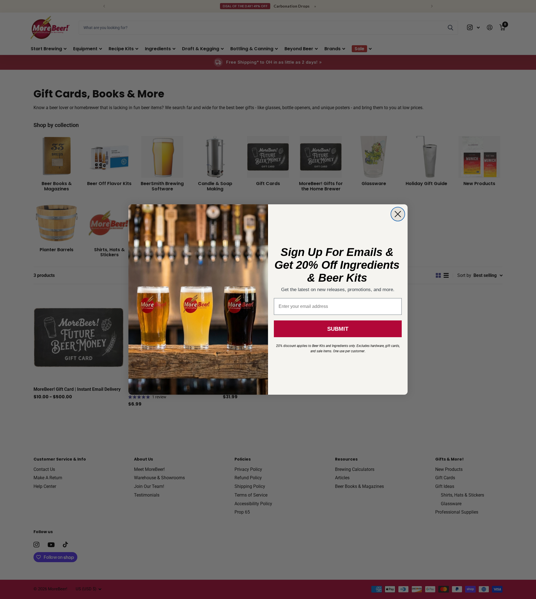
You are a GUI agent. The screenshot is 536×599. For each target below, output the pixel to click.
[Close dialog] (398, 214)
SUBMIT (337, 329)
